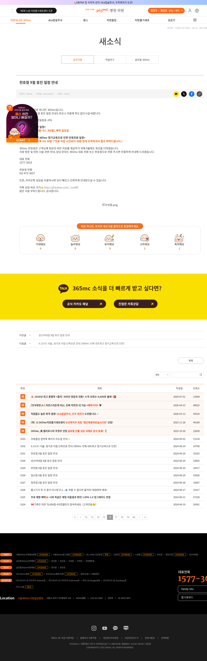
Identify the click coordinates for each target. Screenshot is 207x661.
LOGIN (190, 11)
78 (122, 517)
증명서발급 (150, 638)
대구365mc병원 (22, 574)
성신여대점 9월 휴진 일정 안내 (54, 335)
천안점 (62, 567)
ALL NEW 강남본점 (94, 555)
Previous (12, 9)
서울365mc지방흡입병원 (26, 555)
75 (104, 517)
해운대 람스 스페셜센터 (90, 574)
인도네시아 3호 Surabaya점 (114, 580)
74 (98, 517)
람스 (85, 20)
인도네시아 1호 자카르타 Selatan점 (30, 580)
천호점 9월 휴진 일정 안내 (44, 453)
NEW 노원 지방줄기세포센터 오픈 (37, 10)
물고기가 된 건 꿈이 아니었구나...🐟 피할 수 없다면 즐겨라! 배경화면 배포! (69, 490)
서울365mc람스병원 (61, 555)
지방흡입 (111, 20)
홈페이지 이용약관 (88, 638)
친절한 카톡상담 (129, 304)
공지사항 (77, 59)
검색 (201, 374)
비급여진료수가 (131, 638)
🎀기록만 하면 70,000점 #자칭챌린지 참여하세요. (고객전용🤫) (63, 504)
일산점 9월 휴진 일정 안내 (44, 475)
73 (92, 517)
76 (110, 517)
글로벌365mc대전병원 (25, 567)
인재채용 (165, 638)
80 (134, 517)
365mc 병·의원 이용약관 (62, 638)
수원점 (71, 561)
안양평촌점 (90, 561)
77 (116, 517)
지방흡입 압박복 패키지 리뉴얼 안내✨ (51, 439)
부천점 (79, 561)
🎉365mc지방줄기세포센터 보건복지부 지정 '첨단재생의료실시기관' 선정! (103, 2)
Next (12, 12)
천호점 (159, 555)
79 (128, 517)
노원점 (138, 555)
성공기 (171, 20)
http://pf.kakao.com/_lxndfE (61, 187)
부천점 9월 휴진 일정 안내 (44, 468)
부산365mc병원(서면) (55, 574)
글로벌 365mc (142, 59)
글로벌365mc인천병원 (25, 561)
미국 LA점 (20, 587)
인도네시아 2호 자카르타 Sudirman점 (64, 580)
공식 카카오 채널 (77, 304)
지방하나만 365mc (20, 20)
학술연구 (109, 59)
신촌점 (116, 555)
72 (86, 517)
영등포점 (169, 555)
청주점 (54, 567)
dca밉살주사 (55, 20)
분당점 (54, 561)
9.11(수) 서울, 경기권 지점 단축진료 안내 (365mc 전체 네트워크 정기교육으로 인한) (81, 343)
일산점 (62, 561)
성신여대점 (193, 555)
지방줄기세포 (142, 20)
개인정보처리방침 (110, 638)
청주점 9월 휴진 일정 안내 (44, 482)
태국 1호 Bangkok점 (91, 580)
